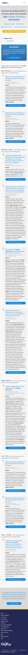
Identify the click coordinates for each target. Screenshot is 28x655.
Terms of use (4, 628)
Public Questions (5, 636)
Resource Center (4, 632)
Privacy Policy (22, 650)
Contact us (3, 622)
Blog (2, 634)
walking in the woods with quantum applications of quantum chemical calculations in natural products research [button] (13, 544)
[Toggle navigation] (24, 2)
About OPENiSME (5, 615)
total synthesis (10, 41)
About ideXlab (4, 619)
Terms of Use (5, 650)
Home (2, 613)
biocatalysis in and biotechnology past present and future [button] (14, 251)
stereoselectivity (22, 235)
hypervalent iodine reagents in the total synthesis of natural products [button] (15, 78)
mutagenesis (20, 174)
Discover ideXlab (14, 57)
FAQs (2, 638)
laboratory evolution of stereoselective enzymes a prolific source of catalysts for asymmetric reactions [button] (15, 313)
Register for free (4, 621)
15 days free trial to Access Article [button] (17, 105)
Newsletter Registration (6, 624)
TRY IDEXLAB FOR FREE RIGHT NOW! (14, 31)
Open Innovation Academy (7, 630)
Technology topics (5, 626)
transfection (8, 436)
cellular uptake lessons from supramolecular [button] (14, 388)
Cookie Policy (14, 650)
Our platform (3, 617)
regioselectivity (8, 276)
